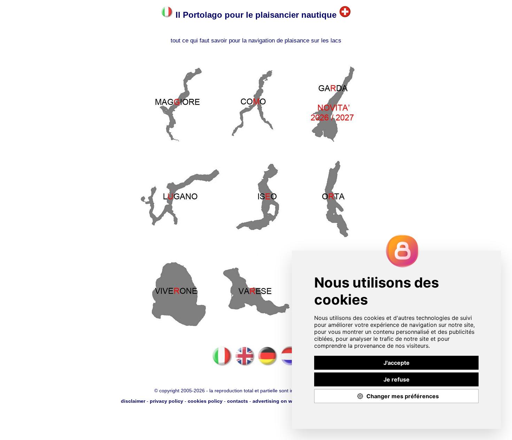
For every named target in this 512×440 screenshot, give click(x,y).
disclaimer (133, 401)
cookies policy (205, 401)
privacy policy (166, 401)
